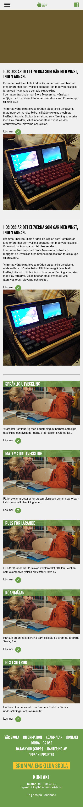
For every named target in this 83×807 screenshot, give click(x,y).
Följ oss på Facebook (41, 795)
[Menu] (7, 5)
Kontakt (72, 737)
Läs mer (8, 131)
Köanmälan (54, 737)
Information (32, 737)
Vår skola (11, 737)
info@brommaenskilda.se (46, 787)
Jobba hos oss (41, 743)
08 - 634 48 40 (47, 784)
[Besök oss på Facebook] (76, 6)
